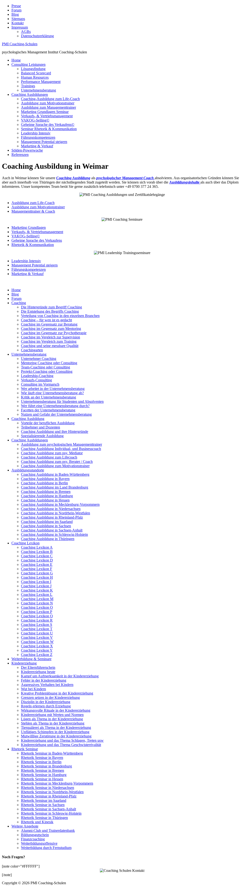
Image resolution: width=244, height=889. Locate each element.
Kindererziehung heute (38, 672)
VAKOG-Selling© (35, 120)
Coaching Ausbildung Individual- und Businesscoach (61, 449)
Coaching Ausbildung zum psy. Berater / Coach (57, 462)
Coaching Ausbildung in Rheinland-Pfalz (52, 517)
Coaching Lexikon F (36, 569)
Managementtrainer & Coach (33, 211)
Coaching (18, 303)
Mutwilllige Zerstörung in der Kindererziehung (56, 736)
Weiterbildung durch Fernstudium (46, 848)
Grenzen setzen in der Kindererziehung (50, 697)
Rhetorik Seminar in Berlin (41, 762)
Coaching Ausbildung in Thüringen (47, 539)
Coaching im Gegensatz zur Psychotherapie (53, 333)
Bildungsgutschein (35, 835)
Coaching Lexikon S (36, 625)
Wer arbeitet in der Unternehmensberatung (53, 389)
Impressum (19, 27)
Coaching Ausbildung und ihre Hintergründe (54, 431)
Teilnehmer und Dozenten (40, 427)
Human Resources (35, 77)
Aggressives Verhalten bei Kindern (47, 685)
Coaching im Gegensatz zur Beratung (49, 324)
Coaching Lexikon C (37, 556)
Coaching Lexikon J (36, 586)
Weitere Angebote (24, 826)
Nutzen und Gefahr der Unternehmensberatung (56, 414)
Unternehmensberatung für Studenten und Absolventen (62, 401)
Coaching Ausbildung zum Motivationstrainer (55, 466)
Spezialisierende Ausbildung (42, 436)
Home (16, 60)
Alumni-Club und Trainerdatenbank (48, 830)
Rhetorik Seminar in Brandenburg (46, 766)
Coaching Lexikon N (37, 603)
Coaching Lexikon (25, 543)
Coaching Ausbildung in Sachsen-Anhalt (51, 530)
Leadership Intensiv (36, 133)
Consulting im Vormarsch (40, 384)
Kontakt (17, 23)
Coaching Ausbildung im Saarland (47, 522)
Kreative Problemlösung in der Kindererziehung (57, 693)
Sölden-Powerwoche (27, 150)
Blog (15, 14)
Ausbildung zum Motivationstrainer (47, 103)
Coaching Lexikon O (37, 607)
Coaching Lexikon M (37, 599)
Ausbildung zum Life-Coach (33, 203)
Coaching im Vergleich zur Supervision (50, 337)
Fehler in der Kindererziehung (43, 680)
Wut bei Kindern (33, 689)
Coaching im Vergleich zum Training (48, 341)
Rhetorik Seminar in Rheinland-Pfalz (48, 796)
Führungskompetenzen (38, 137)
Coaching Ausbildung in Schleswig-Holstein (54, 534)
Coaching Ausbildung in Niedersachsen (51, 509)
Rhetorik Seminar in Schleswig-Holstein (51, 813)
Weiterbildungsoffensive (39, 843)
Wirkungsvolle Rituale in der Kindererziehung (55, 710)
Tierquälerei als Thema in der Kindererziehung (56, 728)
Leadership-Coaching (37, 376)
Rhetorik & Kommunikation (32, 245)
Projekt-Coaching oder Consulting (46, 371)
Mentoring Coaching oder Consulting (49, 363)
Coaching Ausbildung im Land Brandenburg (54, 487)
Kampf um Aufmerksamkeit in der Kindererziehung (60, 676)
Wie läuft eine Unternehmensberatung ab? (52, 393)
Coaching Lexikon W (37, 642)
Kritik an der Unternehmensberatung (48, 397)
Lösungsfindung (33, 69)
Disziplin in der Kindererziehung (45, 702)
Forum (16, 10)
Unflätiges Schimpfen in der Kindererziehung (55, 732)
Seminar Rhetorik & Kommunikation (49, 129)
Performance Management (41, 82)
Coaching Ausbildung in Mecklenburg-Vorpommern (60, 504)
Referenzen (20, 155)
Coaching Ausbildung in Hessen (45, 500)
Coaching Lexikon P (36, 612)
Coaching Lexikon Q (37, 616)
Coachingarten (32, 350)
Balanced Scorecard (36, 73)
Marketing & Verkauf (37, 146)
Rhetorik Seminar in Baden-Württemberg (52, 753)
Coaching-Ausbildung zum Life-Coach (50, 99)
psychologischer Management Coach (125, 178)
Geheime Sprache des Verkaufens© (47, 125)
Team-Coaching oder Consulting (45, 367)
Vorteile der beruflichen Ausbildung (48, 423)
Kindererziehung (24, 663)
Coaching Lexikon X (37, 646)
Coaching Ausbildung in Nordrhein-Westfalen (55, 513)
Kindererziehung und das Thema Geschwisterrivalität (61, 745)
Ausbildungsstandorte (27, 470)
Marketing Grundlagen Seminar (45, 112)
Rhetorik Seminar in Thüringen (44, 818)
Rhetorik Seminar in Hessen (42, 779)
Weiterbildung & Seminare (31, 659)
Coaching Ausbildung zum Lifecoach (49, 457)
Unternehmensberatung (38, 90)
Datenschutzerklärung (37, 36)
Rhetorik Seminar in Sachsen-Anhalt (48, 809)
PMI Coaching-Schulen (19, 44)
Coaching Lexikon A (37, 547)
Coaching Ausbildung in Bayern (45, 479)
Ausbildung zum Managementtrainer (48, 107)
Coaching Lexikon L (36, 595)
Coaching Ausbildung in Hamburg (47, 496)
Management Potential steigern (44, 142)
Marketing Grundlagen (28, 227)
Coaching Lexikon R (37, 620)
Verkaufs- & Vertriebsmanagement (47, 116)
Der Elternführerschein (38, 667)
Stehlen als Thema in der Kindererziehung (52, 723)
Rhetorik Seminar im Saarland (43, 800)
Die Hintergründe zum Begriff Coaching (51, 307)
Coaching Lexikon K (37, 590)
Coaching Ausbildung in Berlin (44, 483)
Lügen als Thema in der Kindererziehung (52, 719)
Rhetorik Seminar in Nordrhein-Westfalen (52, 792)
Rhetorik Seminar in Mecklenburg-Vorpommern (57, 783)
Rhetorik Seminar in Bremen (42, 770)
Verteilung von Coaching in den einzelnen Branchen (60, 316)
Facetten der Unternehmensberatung (48, 410)
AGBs (26, 32)
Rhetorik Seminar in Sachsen (43, 805)
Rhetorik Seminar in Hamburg (43, 775)
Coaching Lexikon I (36, 582)
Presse (16, 6)
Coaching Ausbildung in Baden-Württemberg (55, 474)
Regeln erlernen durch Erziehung (46, 706)
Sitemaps (18, 19)
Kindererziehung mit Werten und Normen (52, 715)
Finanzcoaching (33, 839)
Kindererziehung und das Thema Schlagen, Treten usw (62, 740)
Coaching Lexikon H (37, 577)
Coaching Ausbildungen (29, 94)
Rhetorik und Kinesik (37, 822)
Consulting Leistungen (28, 64)
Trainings (28, 86)
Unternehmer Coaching (38, 359)
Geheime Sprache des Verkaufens (36, 240)
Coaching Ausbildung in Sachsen (46, 526)
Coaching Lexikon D (37, 560)
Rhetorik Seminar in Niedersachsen (47, 788)
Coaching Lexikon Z (36, 655)
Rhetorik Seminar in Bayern (42, 758)
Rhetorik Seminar (24, 749)
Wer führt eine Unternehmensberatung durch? (55, 406)
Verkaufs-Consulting (36, 380)
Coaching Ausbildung (27, 419)
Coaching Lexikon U (37, 633)
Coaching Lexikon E (36, 564)
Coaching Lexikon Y (37, 650)
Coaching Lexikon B (37, 552)
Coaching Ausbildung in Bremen (46, 492)
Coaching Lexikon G (37, 573)
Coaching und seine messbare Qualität (49, 346)
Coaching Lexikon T (36, 629)
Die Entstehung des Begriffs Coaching (50, 311)
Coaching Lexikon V (37, 637)
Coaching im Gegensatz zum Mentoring (51, 329)
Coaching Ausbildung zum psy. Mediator (52, 453)
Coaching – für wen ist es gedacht (46, 320)
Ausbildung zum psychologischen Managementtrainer (61, 444)
